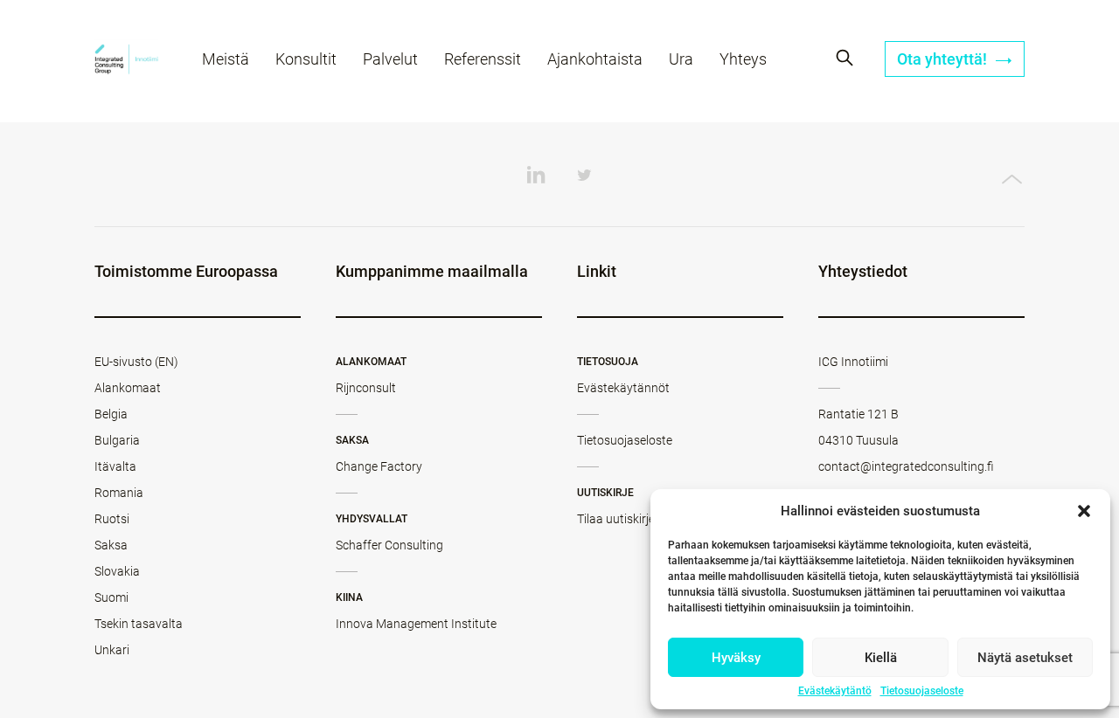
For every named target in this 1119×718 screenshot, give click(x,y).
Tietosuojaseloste (921, 691)
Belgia (111, 414)
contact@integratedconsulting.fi (906, 466)
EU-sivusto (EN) (136, 362)
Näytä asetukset (1025, 658)
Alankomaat (127, 388)
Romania (118, 493)
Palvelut (390, 59)
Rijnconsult (366, 388)
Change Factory (379, 466)
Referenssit (482, 59)
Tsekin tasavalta (138, 624)
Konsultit (306, 59)
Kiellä (881, 658)
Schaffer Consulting (389, 545)
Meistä (225, 59)
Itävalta (115, 466)
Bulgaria (117, 440)
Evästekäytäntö (835, 691)
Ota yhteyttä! (943, 59)
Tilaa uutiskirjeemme (632, 519)
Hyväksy (736, 658)
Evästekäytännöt (623, 388)
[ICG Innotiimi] (126, 61)
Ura (681, 59)
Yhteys (743, 59)
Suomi (111, 597)
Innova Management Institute (416, 624)
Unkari (111, 650)
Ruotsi (111, 519)
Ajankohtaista (595, 59)
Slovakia (117, 571)
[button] (1084, 511)
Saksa (111, 545)
